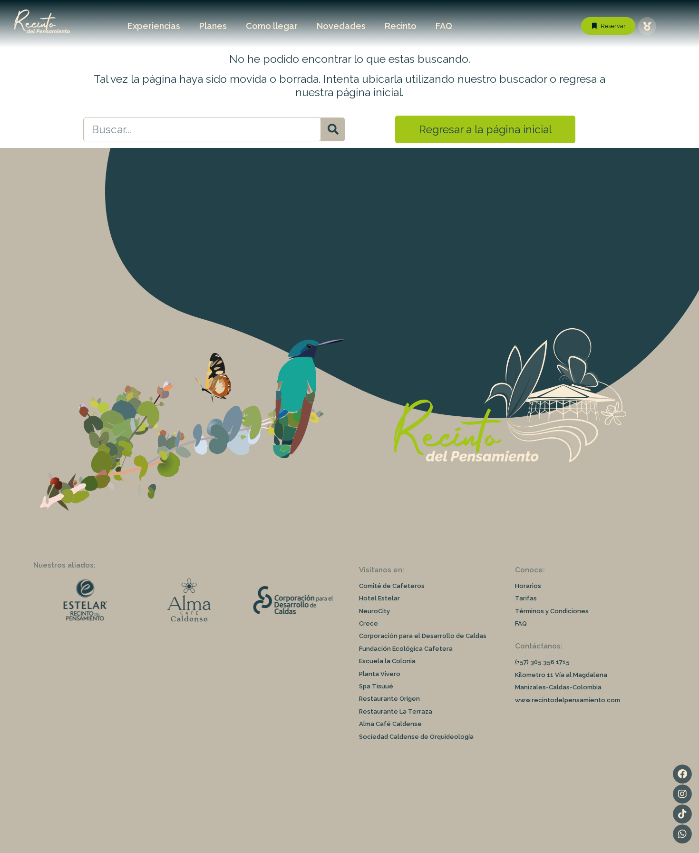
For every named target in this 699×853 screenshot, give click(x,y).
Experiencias (153, 26)
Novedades (341, 26)
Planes (213, 26)
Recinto (401, 26)
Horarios (528, 585)
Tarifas (526, 598)
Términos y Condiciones (552, 611)
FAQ (444, 26)
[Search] (333, 129)
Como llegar (272, 26)
